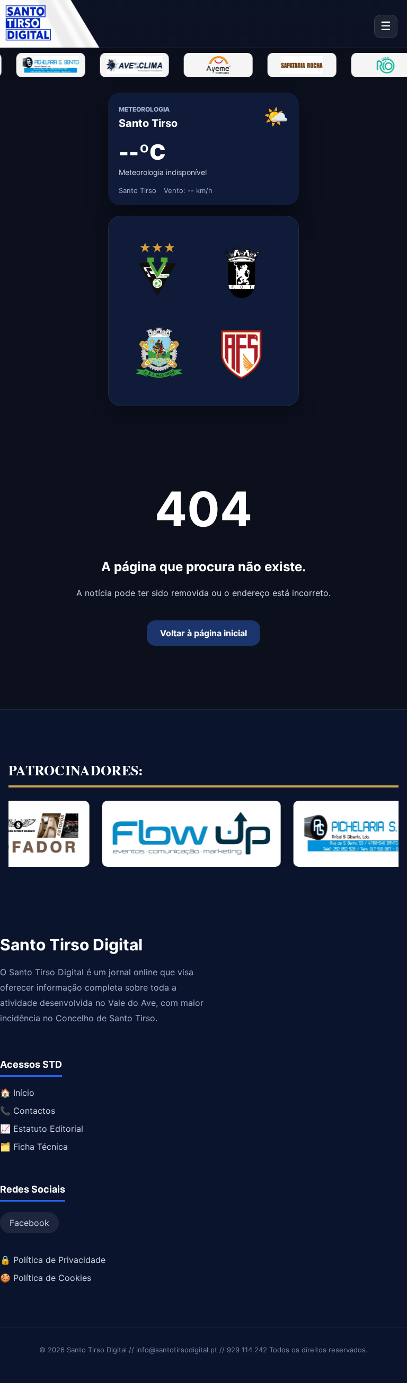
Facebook (29, 1222)
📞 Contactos (27, 1110)
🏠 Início (17, 1092)
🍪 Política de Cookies (45, 1277)
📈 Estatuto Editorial (41, 1128)
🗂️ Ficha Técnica (34, 1146)
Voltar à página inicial (203, 633)
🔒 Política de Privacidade (52, 1259)
